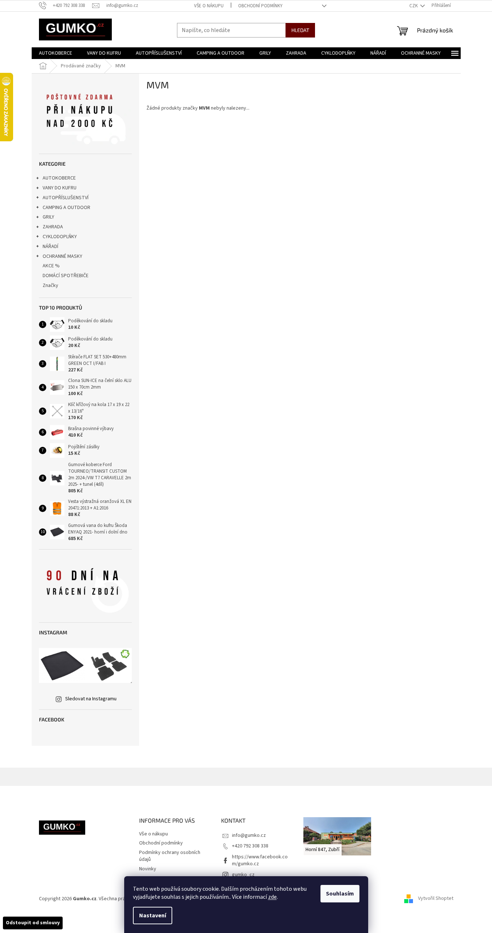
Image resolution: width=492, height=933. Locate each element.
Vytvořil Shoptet (435, 898)
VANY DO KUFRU (59, 188)
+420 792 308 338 (250, 846)
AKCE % (51, 265)
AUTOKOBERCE (59, 178)
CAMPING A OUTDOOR (66, 207)
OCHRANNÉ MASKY (62, 256)
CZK (414, 6)
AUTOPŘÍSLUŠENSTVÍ (65, 197)
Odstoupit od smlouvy (33, 922)
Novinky (147, 869)
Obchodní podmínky (260, 6)
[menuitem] (55, 53)
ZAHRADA (53, 227)
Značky (50, 285)
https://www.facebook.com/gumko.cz (260, 860)
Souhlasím (340, 894)
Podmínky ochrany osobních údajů (169, 856)
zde (272, 897)
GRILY (48, 217)
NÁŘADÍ (50, 246)
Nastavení (152, 916)
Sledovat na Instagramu (91, 698)
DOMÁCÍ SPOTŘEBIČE (65, 275)
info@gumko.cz (249, 835)
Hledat (300, 30)
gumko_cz (243, 874)
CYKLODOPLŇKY (60, 236)
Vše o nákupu (209, 6)
